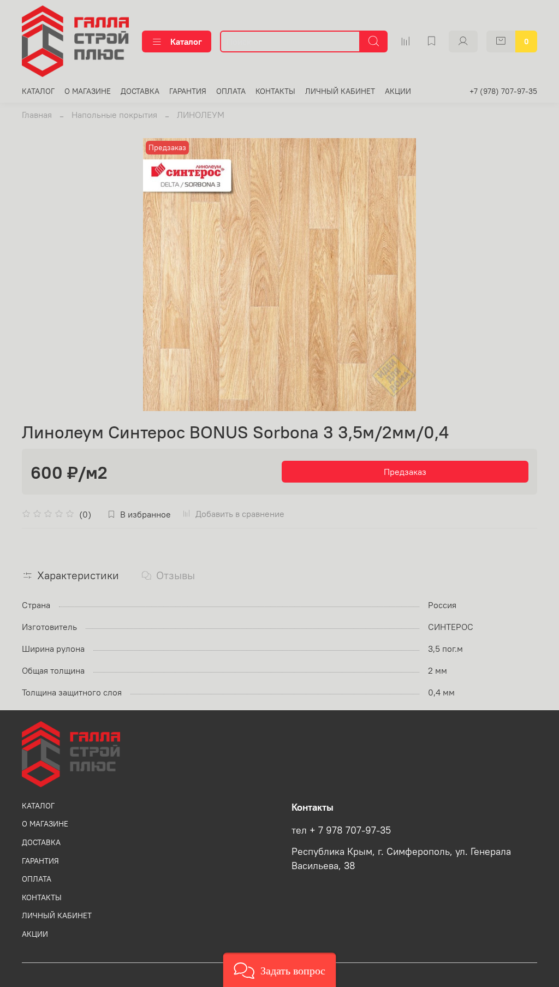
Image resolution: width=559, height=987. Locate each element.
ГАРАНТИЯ (187, 91)
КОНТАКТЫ (275, 91)
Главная (37, 114)
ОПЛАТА (231, 91)
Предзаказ (405, 471)
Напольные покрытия (114, 114)
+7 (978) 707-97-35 (503, 91)
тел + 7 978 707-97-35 (341, 830)
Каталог (186, 41)
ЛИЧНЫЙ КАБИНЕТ (340, 91)
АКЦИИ (398, 91)
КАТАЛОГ (38, 91)
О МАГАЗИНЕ (87, 91)
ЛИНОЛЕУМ (200, 114)
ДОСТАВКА (140, 91)
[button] (279, 970)
